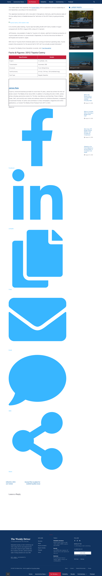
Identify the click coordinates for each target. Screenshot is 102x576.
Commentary (60, 2)
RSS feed (76, 559)
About (66, 568)
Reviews (40, 541)
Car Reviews (32, 2)
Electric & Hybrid (42, 545)
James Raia (14, 88)
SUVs (39, 552)
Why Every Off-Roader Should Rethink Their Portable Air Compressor (80, 63)
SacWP (28, 568)
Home (9, 2)
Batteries (55, 556)
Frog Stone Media (35, 568)
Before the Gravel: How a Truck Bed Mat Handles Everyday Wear (81, 21)
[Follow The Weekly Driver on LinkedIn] (79, 540)
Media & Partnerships (80, 568)
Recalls (51, 2)
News (39, 543)
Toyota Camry (35, 7)
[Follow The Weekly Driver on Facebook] (74, 540)
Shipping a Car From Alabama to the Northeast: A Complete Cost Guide (80, 84)
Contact (72, 568)
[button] (94, 2)
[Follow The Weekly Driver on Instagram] (77, 540)
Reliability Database (58, 540)
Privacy (89, 568)
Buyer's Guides (42, 548)
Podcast (70, 2)
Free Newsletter (46, 48)
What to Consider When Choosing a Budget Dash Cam (88, 114)
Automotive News (19, 2)
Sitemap (82, 559)
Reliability (43, 2)
